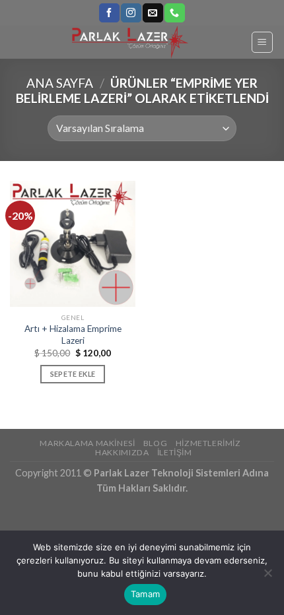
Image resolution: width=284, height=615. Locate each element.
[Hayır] (267, 576)
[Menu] (262, 42)
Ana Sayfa (59, 82)
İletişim (174, 452)
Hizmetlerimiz (208, 443)
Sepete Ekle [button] (73, 374)
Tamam (145, 594)
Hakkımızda (122, 452)
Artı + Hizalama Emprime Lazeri (73, 334)
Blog (155, 443)
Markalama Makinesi (87, 443)
